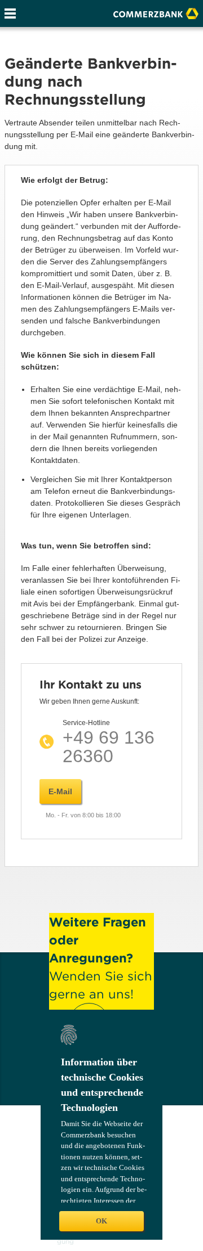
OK (101, 1221)
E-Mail (60, 791)
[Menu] (10, 13)
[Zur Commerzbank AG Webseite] (155, 12)
